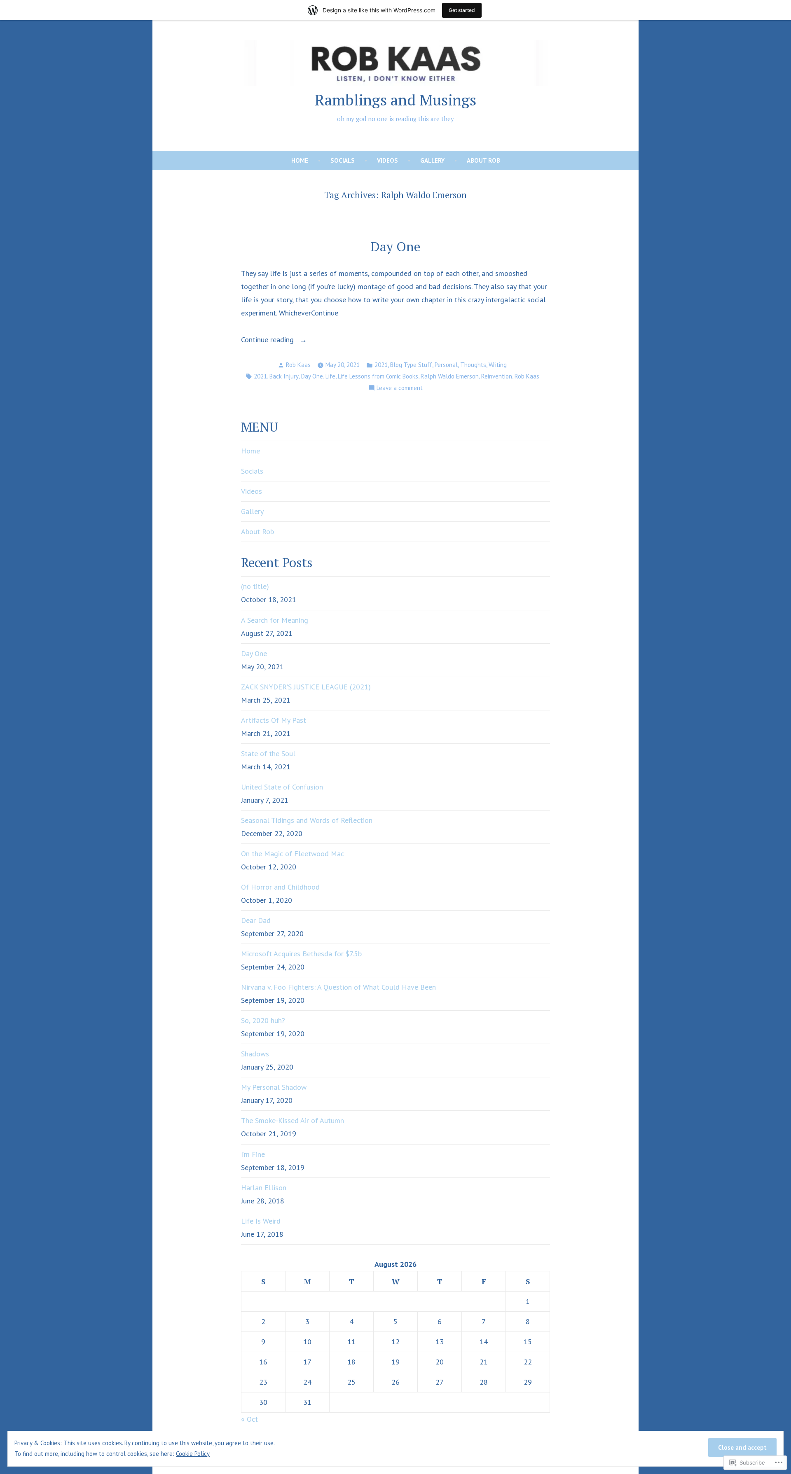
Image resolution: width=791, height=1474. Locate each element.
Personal (446, 365)
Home (299, 160)
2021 (381, 365)
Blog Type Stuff (411, 365)
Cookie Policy (193, 1454)
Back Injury (284, 376)
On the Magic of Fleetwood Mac (292, 853)
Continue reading (268, 340)
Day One (395, 246)
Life (330, 376)
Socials (342, 160)
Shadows (255, 1053)
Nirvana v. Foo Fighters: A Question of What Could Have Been (338, 987)
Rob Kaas (298, 365)
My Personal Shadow (274, 1087)
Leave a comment (400, 388)
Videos (387, 160)
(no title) (255, 586)
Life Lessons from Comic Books (378, 376)
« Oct (249, 1419)
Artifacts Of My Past (273, 720)
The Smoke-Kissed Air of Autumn (292, 1120)
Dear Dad (256, 920)
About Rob (483, 160)
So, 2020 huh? (263, 1020)
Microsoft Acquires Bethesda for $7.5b (301, 953)
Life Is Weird (261, 1221)
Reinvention (496, 376)
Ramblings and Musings (395, 99)
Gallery (432, 160)
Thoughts (473, 365)
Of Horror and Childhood (280, 887)
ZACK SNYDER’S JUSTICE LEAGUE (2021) (306, 686)
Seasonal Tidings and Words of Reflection (306, 820)
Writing (498, 365)
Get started (462, 10)
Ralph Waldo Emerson (450, 376)
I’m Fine (253, 1154)
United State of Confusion (282, 787)
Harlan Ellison (263, 1187)
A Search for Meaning (274, 620)
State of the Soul (268, 753)
